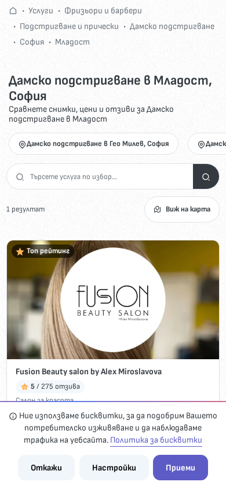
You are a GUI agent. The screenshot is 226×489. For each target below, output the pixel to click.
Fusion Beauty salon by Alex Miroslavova (89, 371)
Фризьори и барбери (103, 10)
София (32, 42)
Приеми (180, 467)
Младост (72, 42)
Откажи (46, 467)
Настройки (114, 467)
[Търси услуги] (206, 176)
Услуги (40, 10)
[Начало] (13, 11)
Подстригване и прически (69, 26)
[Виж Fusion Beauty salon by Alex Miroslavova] (113, 300)
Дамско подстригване (172, 26)
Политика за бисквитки (156, 440)
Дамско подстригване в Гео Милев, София (98, 143)
